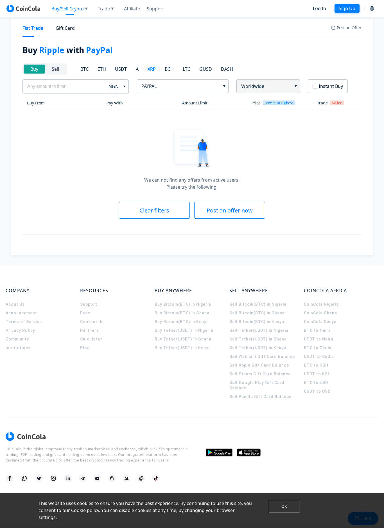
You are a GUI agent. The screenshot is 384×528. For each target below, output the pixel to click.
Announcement (21, 313)
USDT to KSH (317, 374)
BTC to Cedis (317, 348)
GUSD (205, 69)
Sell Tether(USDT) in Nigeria (258, 330)
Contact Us (92, 321)
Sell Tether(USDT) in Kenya (257, 348)
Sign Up (347, 8)
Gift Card (65, 28)
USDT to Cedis (319, 356)
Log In (319, 8)
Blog (85, 348)
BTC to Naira (317, 330)
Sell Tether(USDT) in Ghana (258, 339)
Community (17, 339)
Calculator (91, 339)
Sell (55, 69)
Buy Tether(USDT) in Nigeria (184, 330)
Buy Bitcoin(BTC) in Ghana (182, 313)
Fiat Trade (32, 28)
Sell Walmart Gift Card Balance (262, 356)
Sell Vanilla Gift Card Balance (260, 396)
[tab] (32, 28)
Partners (89, 330)
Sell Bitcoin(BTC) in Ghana (257, 313)
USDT (121, 69)
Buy (34, 69)
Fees (85, 313)
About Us (15, 304)
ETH (102, 69)
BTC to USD (316, 382)
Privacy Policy (20, 330)
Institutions (18, 348)
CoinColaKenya (320, 321)
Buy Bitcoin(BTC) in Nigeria (183, 304)
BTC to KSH (316, 365)
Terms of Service (24, 321)
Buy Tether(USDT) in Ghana (183, 339)
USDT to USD (317, 391)
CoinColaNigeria (321, 304)
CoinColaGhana (320, 313)
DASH (227, 69)
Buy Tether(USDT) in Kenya (183, 348)
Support (88, 304)
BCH (169, 69)
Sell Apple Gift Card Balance (259, 365)
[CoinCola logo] (23, 8)
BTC (84, 69)
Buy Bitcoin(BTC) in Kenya (182, 321)
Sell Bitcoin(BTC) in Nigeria (257, 304)
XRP (152, 69)
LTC (186, 69)
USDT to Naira (318, 339)
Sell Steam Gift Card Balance (260, 374)
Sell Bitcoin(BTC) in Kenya (256, 321)
